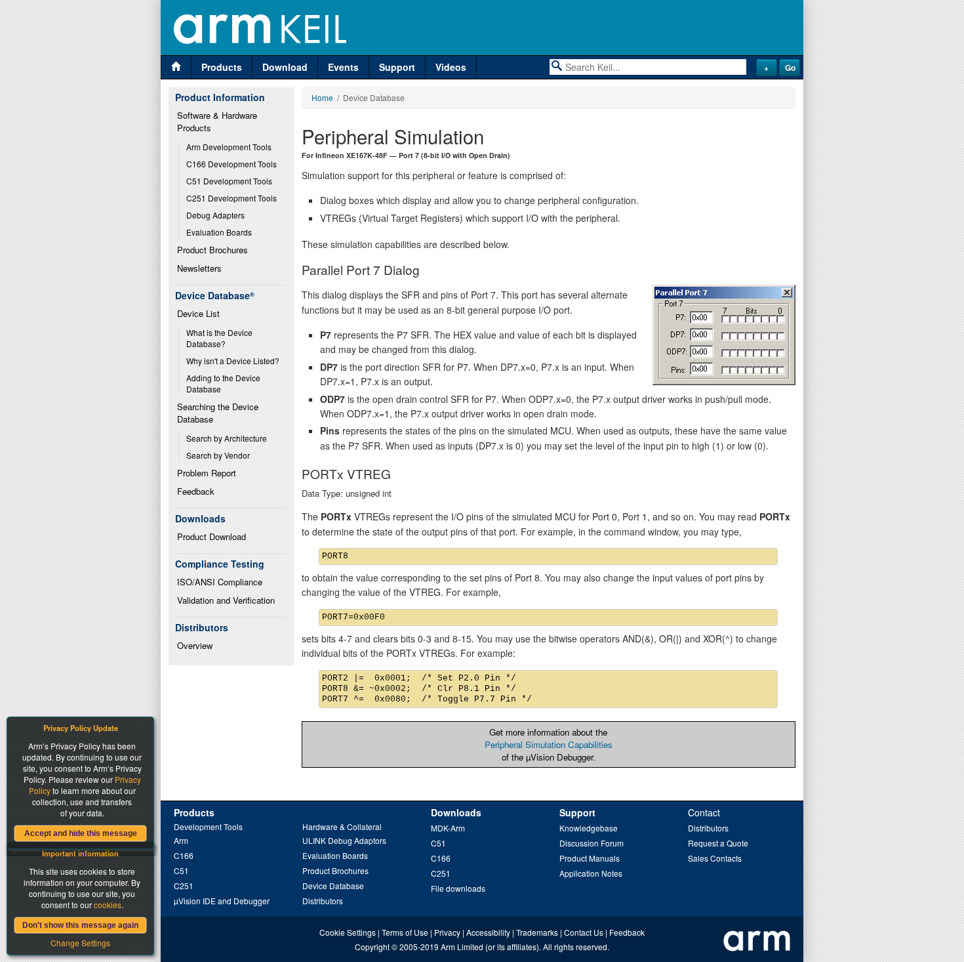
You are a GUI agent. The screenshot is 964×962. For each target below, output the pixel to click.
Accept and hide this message (80, 833)
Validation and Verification (226, 600)
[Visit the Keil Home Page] (176, 67)
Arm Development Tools (228, 146)
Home (322, 97)
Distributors (322, 900)
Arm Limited (462, 946)
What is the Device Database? (220, 338)
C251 (183, 885)
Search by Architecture (226, 438)
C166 (183, 855)
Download (285, 66)
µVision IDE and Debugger (222, 900)
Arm (181, 840)
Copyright (372, 946)
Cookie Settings (347, 932)
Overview (194, 645)
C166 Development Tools (231, 163)
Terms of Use (405, 932)
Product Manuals (589, 858)
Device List (198, 313)
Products (221, 66)
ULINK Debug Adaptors (344, 840)
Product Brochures (212, 249)
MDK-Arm (448, 827)
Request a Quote (718, 842)
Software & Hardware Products (218, 121)
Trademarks (537, 932)
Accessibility (488, 932)
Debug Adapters (215, 214)
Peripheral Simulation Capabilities (549, 744)
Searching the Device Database (219, 412)
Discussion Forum (591, 842)
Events (343, 66)
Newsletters (199, 268)
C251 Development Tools (231, 197)
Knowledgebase (588, 827)
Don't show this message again (80, 925)
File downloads (458, 888)
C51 (181, 870)
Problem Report (206, 473)
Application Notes (590, 873)
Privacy (447, 932)
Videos (450, 66)
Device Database (333, 885)
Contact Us (583, 932)
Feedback (195, 491)
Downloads (456, 812)
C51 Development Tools (229, 180)
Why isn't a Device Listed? (232, 360)
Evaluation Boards (219, 232)
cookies (107, 904)
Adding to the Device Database (224, 383)
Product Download (211, 536)
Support (397, 66)
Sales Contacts (715, 858)
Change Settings (80, 942)
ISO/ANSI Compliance (219, 581)
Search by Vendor (218, 455)
